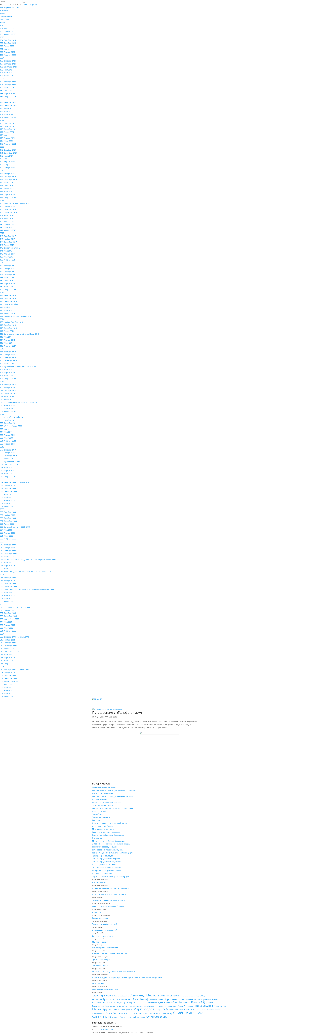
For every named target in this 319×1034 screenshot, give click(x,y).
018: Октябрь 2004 (8, 643)
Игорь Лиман (124, 1006)
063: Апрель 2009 (7, 500)
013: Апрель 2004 (7, 657)
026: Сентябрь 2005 (8, 616)
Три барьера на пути (101, 959)
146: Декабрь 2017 (8, 236)
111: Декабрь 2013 (8, 352)
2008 (2, 509)
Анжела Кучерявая (104, 999)
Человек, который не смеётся (105, 864)
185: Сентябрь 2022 (8, 105)
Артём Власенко (124, 999)
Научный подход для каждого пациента (109, 894)
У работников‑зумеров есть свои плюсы (109, 954)
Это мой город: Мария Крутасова (106, 861)
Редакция (99, 717)
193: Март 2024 (6, 75)
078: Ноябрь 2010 (7, 453)
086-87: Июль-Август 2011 (11, 426)
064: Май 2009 (6, 497)
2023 (2, 78)
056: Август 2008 (7, 524)
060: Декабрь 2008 (8, 512)
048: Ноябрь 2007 (7, 548)
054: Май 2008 (6, 530)
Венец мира (97, 820)
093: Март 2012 (6, 408)
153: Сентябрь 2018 (8, 212)
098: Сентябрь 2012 (8, 393)
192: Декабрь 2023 (8, 81)
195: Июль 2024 (6, 70)
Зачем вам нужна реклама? (104, 787)
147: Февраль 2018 (8, 230)
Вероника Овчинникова (180, 999)
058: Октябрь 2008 (8, 518)
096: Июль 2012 (6, 399)
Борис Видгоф (140, 999)
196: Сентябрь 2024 (8, 67)
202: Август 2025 (7, 46)
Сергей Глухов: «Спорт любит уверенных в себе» (113, 808)
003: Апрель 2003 (7, 690)
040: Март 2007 (6, 568)
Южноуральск (6, 16)
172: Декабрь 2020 (8, 150)
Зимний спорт (98, 814)
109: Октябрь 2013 (8, 358)
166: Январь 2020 (7, 168)
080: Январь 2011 (7, 444)
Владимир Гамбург (124, 1002)
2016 (2, 262)
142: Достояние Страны (10, 248)
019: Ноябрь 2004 (7, 640)
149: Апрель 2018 (7, 224)
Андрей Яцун (201, 996)
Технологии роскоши (101, 965)
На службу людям (99, 799)
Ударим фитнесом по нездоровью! (107, 832)
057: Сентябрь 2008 (8, 521)
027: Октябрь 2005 (8, 613)
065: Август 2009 (7, 494)
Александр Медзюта (144, 995)
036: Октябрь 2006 (8, 583)
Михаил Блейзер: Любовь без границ (108, 841)
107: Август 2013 (7, 363)
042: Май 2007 (6, 562)
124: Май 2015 (6, 307)
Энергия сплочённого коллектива (106, 867)
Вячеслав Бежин (140, 1003)
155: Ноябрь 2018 (7, 206)
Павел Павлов (150, 1014)
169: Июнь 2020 (6, 159)
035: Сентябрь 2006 (8, 586)
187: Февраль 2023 (8, 96)
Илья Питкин (149, 1006)
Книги (2, 13)
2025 (2, 37)
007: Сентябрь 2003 (8, 678)
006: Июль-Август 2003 (9, 681)
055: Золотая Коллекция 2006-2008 (15, 527)
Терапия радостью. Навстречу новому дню (110, 876)
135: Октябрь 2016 (8, 271)
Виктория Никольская (208, 999)
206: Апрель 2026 (7, 31)
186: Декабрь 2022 (8, 102)
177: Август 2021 (7, 132)
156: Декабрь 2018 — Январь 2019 (14, 203)
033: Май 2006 (6, 592)
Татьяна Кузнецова (136, 1017)
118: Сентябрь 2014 (8, 328)
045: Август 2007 (7, 556)
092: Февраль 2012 (8, 411)
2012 (2, 381)
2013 (2, 349)
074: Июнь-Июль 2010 (9, 464)
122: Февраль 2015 (8, 313)
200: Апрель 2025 (7, 52)
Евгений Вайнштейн (177, 1002)
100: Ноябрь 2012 (7, 387)
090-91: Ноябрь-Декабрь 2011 (12, 417)
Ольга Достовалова (116, 1013)
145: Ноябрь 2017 (7, 239)
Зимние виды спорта (101, 817)
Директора (4, 19)
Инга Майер (159, 1006)
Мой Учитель (98, 983)
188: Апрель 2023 (7, 93)
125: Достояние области (10, 304)
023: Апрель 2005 (7, 625)
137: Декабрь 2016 (8, 265)
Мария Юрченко (125, 1009)
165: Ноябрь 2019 (7, 173)
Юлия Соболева (156, 1016)
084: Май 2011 (6, 432)
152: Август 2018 (7, 215)
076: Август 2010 (7, 458)
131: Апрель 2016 (7, 283)
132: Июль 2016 (6, 280)
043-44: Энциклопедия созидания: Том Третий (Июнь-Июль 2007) (28, 559)
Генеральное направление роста (106, 870)
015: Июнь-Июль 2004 (9, 651)
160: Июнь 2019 (6, 188)
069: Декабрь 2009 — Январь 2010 (14, 482)
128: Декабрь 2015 (8, 295)
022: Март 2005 (6, 628)
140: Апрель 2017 (7, 254)
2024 (2, 58)
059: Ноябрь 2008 (7, 515)
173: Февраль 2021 (8, 144)
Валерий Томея (156, 999)
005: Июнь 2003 (6, 684)
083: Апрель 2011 (7, 435)
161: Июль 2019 (6, 185)
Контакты (4, 10)
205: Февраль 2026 (8, 34)
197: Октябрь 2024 (8, 64)
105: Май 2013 (6, 369)
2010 (2, 447)
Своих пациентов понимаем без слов (108, 906)
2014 (2, 319)
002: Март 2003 (6, 693)
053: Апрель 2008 (7, 533)
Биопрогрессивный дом (102, 936)
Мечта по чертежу (100, 942)
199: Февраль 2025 (8, 55)
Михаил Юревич (200, 1010)
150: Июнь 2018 (6, 221)
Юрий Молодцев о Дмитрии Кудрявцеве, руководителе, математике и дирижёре (127, 977)
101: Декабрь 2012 (8, 384)
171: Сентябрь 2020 (8, 153)
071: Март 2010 (6, 473)
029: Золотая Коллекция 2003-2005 (15, 607)
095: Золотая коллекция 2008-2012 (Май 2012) (19, 402)
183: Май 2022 (6, 111)
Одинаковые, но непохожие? (104, 930)
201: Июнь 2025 (6, 49)
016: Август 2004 (7, 648)
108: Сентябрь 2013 (8, 361)
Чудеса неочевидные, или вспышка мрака (110, 888)
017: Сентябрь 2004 (8, 646)
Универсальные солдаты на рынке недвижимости (113, 971)
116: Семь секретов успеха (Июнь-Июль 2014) (19, 334)
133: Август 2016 (7, 277)
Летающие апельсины (102, 873)
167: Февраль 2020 (8, 165)
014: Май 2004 (6, 654)
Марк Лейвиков (164, 1009)
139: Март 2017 (6, 257)
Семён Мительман (189, 1012)
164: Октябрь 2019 (8, 176)
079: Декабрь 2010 (8, 450)
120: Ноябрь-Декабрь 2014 (11, 322)
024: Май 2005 (6, 622)
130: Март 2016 (6, 286)
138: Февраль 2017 (8, 260)
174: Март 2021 (6, 141)
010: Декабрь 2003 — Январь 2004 (14, 669)
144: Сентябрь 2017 (8, 242)
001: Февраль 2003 (8, 696)
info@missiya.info (105, 1029)
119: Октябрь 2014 (8, 325)
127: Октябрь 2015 (8, 298)
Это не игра (97, 838)
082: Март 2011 (6, 438)
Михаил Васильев (184, 1009)
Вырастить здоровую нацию (104, 847)
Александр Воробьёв (121, 996)
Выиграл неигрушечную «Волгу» (106, 989)
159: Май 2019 (6, 191)
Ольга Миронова (136, 1013)
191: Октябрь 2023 (8, 84)
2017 (2, 233)
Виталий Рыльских (103, 1002)
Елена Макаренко (111, 1006)
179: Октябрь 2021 (8, 126)
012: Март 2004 (6, 660)
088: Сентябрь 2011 (8, 423)
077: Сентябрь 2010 (8, 455)
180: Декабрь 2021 (8, 123)
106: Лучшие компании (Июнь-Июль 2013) (18, 366)
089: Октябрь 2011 (8, 420)
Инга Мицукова (170, 1006)
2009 (2, 479)
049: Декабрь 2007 (8, 545)
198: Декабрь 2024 (8, 61)
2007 (2, 542)
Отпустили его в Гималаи (103, 826)
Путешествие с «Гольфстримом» (117, 712)
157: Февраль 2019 (8, 197)
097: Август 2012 (7, 396)
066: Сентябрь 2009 (8, 491)
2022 (2, 99)
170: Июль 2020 (6, 156)
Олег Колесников (213, 1010)
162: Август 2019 (7, 182)
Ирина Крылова (203, 1005)
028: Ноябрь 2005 (7, 610)
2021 (2, 120)
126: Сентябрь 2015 (8, 301)
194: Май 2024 (6, 72)
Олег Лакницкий (98, 1014)
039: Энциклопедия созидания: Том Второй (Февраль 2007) (25, 571)
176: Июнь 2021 (6, 135)
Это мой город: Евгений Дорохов (106, 858)
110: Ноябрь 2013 (7, 355)
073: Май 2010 (6, 467)
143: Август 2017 (7, 245)
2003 (2, 666)
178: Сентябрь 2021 (8, 129)
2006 (2, 574)
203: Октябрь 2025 (8, 43)
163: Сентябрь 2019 (8, 179)
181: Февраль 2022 (8, 117)
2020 (2, 147)
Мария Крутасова (104, 1009)
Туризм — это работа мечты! (104, 924)
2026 (2, 25)
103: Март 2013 (6, 375)
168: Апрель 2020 (7, 162)
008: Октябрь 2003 (8, 675)
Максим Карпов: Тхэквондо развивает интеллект (113, 796)
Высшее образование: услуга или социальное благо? (115, 790)
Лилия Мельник (220, 1006)
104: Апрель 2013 (7, 372)
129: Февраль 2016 (8, 289)
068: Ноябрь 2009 (7, 485)
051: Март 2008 (6, 536)
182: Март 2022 (6, 114)
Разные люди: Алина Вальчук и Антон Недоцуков (113, 853)
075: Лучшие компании (10, 461)
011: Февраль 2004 (8, 663)
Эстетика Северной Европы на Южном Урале (111, 844)
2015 (2, 292)
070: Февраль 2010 (8, 476)
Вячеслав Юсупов (155, 1003)
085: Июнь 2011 (6, 429)
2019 (2, 171)
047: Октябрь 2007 (8, 551)
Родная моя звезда (100, 918)
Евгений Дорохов (202, 1002)
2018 (2, 200)
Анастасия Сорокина (188, 996)
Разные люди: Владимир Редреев (106, 802)
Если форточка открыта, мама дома (107, 850)
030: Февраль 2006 (8, 601)
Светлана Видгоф (164, 1013)
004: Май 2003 (6, 687)
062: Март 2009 (6, 503)
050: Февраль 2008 (8, 539)
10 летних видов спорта (102, 805)
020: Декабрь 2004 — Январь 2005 (14, 637)
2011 (2, 414)
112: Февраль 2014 (8, 346)
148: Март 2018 (6, 227)
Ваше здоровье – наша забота (105, 948)
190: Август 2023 (7, 87)
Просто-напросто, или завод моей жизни (109, 823)
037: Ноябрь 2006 (7, 580)
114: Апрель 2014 (7, 340)
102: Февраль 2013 (8, 378)
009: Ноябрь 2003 (7, 672)
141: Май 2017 (6, 251)
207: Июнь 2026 (6, 28)
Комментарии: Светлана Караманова (108, 835)
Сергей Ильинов (102, 1016)
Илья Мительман (136, 1006)
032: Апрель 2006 (7, 595)
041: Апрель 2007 (7, 565)
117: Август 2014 (7, 331)
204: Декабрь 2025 (8, 40)
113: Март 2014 (6, 343)
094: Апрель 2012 (7, 405)
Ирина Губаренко (185, 1006)
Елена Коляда (98, 1006)
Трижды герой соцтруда (102, 856)
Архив (2, 22)
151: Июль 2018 (6, 218)
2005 (2, 604)
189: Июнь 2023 (6, 90)
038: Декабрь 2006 (8, 577)
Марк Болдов (143, 1009)
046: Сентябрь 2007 (8, 553)
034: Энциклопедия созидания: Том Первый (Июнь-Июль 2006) (27, 589)
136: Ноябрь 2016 (7, 268)
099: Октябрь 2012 (8, 390)
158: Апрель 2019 (7, 194)
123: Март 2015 (6, 310)
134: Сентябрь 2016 (8, 274)
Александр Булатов (102, 995)
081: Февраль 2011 (8, 441)
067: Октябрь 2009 (8, 488)
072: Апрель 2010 (7, 470)
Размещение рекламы (9, 7)
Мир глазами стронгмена (103, 829)
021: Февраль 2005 (8, 631)
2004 (2, 634)
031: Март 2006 (6, 598)
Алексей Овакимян (170, 995)
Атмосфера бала (99, 882)
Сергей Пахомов (120, 1017)
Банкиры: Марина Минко (103, 793)
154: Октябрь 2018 (8, 209)
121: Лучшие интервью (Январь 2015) (16, 316)
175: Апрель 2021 (7, 138)
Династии (96, 912)
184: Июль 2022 (6, 108)
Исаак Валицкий (99, 811)
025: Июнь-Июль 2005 (9, 619)
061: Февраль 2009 (8, 506)
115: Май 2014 (6, 337)
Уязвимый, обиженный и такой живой (108, 900)
